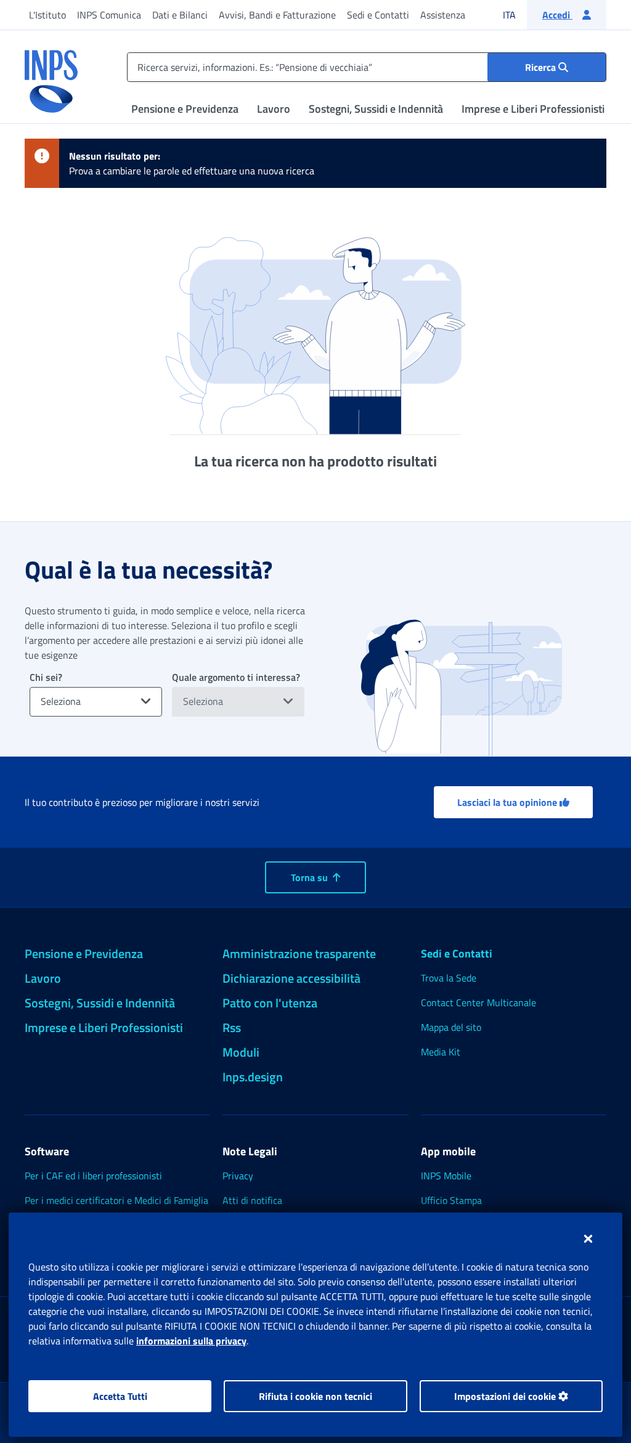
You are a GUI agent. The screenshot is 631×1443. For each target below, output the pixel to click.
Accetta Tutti (120, 1396)
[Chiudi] (588, 1238)
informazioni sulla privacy (191, 1340)
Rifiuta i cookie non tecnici (315, 1396)
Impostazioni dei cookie (506, 1396)
